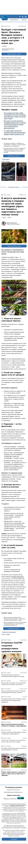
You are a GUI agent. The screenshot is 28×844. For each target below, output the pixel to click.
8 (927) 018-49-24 (13, 790)
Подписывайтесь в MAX (14, 54)
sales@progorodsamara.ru (13, 792)
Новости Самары (7, 194)
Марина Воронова (12, 223)
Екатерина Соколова (8, 49)
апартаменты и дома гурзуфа (9, 632)
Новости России (6, 26)
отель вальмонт (5, 159)
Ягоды (9, 217)
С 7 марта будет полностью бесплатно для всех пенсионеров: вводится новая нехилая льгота (14, 132)
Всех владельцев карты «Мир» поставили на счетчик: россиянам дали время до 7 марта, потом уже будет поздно (15, 115)
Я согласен (14, 839)
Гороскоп (4, 46)
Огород (4, 217)
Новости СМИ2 (5, 161)
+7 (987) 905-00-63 (12, 818)
